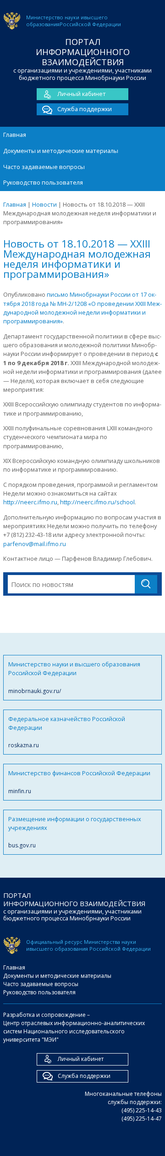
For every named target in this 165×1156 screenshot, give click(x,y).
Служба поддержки (84, 109)
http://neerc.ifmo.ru (30, 502)
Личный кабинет (81, 94)
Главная (14, 134)
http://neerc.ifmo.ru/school (97, 502)
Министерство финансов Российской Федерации (79, 782)
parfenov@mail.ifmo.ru (34, 544)
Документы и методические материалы (60, 151)
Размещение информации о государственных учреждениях (74, 832)
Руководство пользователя (43, 182)
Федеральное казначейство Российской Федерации (66, 732)
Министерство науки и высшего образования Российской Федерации (74, 677)
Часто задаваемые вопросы (44, 167)
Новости (44, 204)
